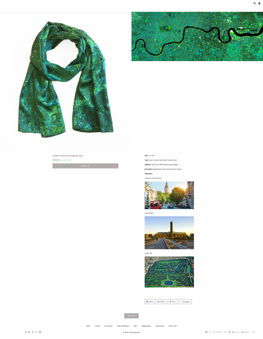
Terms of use (173, 326)
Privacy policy (160, 326)
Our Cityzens (108, 326)
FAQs (135, 326)
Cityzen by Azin (134, 332)
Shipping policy (146, 326)
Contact (97, 326)
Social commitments (123, 326)
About (88, 326)
